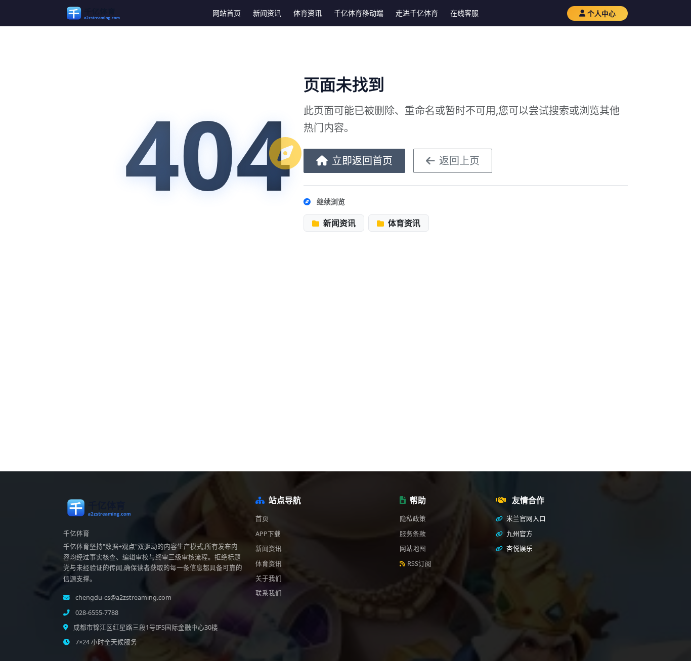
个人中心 (601, 13)
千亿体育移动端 (358, 13)
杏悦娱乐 (519, 548)
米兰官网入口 (525, 518)
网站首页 (226, 13)
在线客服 (464, 13)
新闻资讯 (267, 13)
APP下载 (268, 534)
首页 (262, 518)
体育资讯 (307, 13)
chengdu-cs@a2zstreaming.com (122, 597)
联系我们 (268, 593)
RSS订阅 (419, 563)
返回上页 (459, 160)
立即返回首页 (362, 160)
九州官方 (519, 534)
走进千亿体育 (417, 13)
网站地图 (413, 548)
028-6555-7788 (96, 612)
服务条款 (413, 534)
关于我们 (268, 578)
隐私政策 (413, 518)
